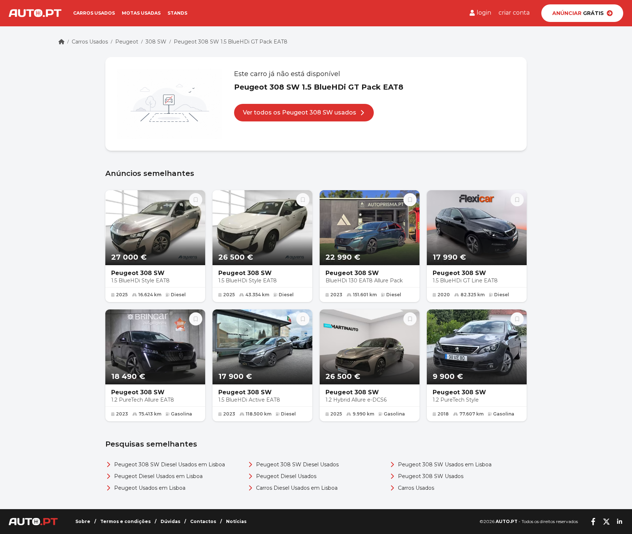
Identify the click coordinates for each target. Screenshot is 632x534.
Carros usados (94, 13)
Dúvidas (170, 521)
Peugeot (126, 41)
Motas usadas (141, 13)
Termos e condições (125, 521)
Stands (177, 13)
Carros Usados (90, 41)
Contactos (203, 521)
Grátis (578, 13)
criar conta (514, 12)
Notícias (236, 521)
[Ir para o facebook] (593, 521)
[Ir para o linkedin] (619, 521)
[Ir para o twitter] (606, 521)
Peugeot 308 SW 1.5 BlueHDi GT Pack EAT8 (230, 41)
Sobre (82, 521)
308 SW (156, 41)
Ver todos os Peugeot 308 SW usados (299, 112)
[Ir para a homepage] (35, 13)
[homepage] (61, 42)
